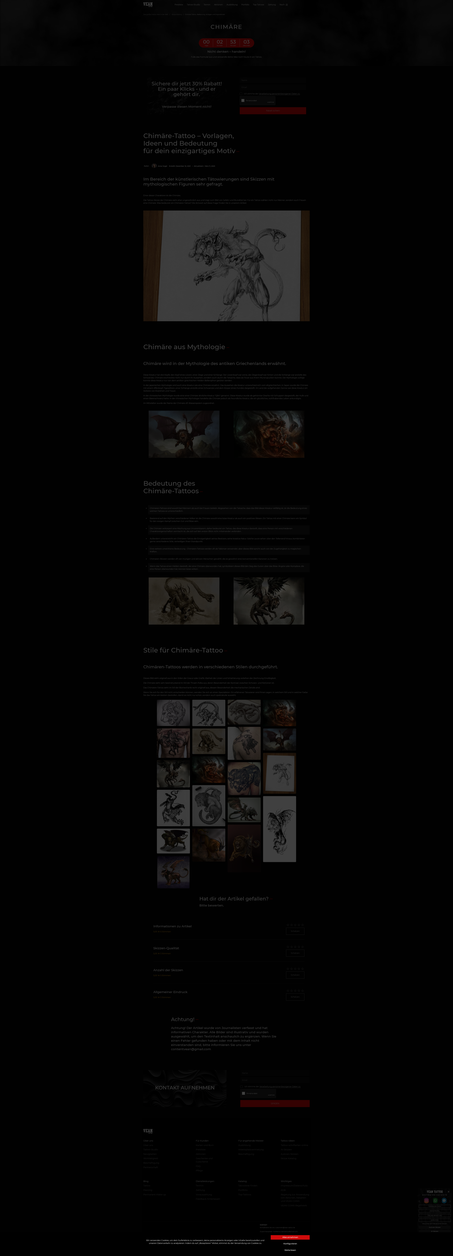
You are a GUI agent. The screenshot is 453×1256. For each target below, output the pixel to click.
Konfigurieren (290, 1244)
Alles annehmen (290, 1237)
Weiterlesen (290, 1250)
